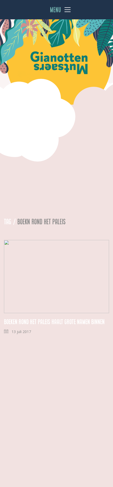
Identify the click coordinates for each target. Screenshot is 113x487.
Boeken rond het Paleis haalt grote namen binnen (54, 321)
